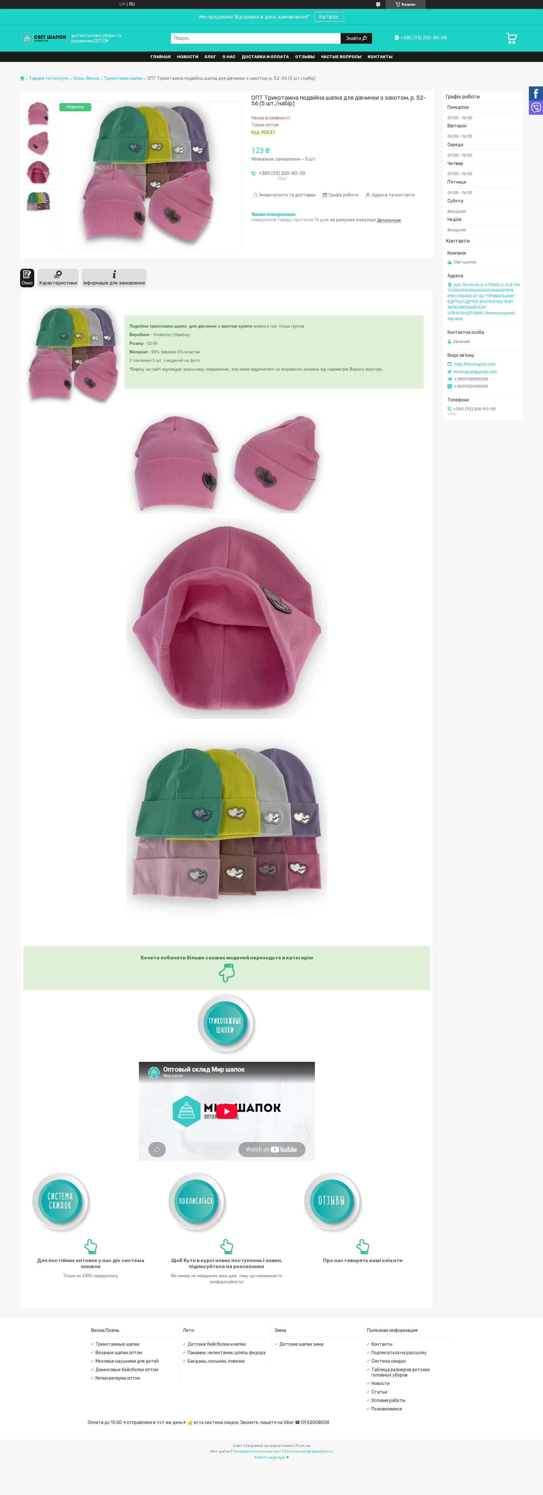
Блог (210, 56)
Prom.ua (302, 1445)
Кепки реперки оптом (118, 1378)
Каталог (329, 17)
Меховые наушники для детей (127, 1361)
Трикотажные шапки (117, 1344)
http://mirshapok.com (475, 364)
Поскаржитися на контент (257, 1451)
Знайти (354, 38)
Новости (187, 56)
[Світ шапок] (43, 38)
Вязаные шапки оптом (119, 1352)
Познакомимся (386, 1409)
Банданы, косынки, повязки (216, 1361)
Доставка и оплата (265, 56)
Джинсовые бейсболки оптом (127, 1369)
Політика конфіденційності (308, 1451)
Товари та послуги (49, 78)
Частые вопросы (341, 56)
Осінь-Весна (86, 78)
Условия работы (388, 1400)
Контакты (380, 56)
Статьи (379, 1392)
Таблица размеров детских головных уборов (400, 1372)
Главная (161, 56)
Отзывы (305, 56)
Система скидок (388, 1361)
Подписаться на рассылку (399, 1352)
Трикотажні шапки (123, 78)
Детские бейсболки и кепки (217, 1344)
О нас (228, 56)
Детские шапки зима (301, 1344)
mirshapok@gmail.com (475, 371)
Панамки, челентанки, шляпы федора (227, 1352)
